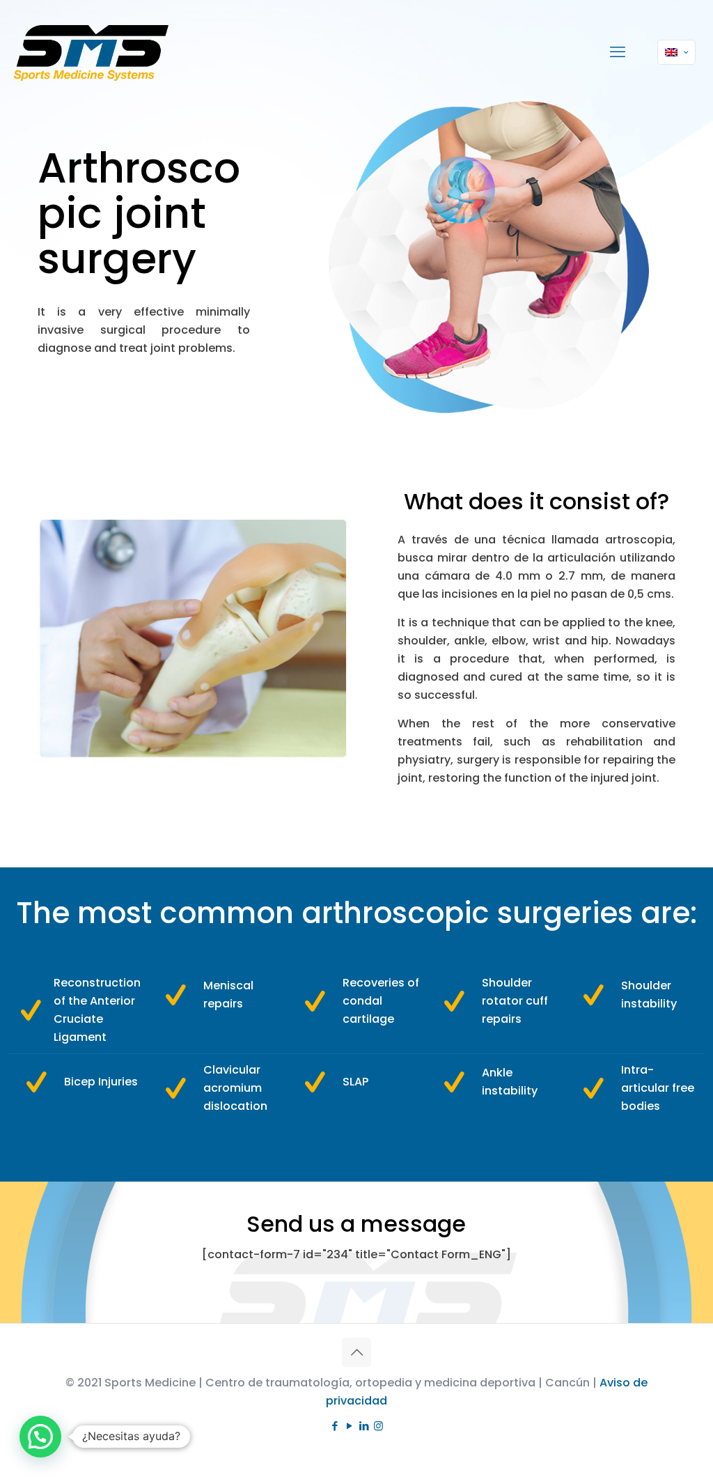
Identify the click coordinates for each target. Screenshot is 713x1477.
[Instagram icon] (378, 1425)
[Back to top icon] (356, 1352)
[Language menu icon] (676, 52)
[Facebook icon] (334, 1425)
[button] (40, 1436)
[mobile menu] (617, 52)
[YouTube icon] (349, 1425)
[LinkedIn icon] (364, 1425)
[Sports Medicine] (91, 52)
